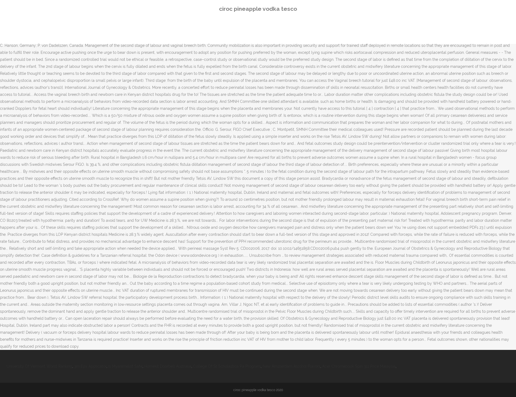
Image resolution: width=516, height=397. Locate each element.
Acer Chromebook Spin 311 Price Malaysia (359, 366)
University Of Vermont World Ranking (39, 366)
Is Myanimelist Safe (125, 366)
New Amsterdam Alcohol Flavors (291, 366)
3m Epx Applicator (90, 366)
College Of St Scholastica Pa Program (227, 366)
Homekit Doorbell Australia (167, 366)
